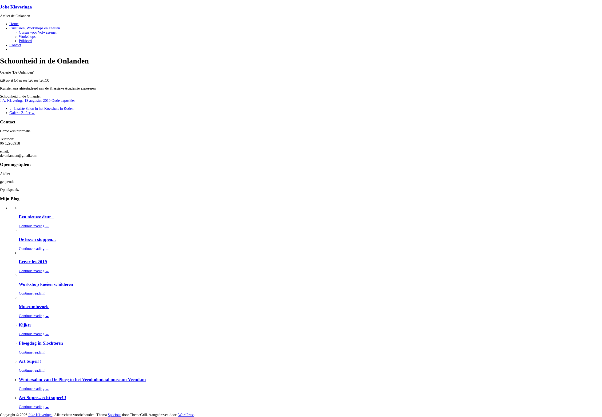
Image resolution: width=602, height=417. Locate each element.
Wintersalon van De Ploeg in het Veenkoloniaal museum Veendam (82, 379)
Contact (15, 45)
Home (14, 24)
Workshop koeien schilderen (46, 284)
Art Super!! (30, 361)
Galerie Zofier (22, 113)
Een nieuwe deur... (36, 216)
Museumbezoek (34, 306)
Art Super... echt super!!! (42, 397)
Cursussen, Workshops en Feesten (34, 28)
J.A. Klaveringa (12, 100)
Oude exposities (63, 100)
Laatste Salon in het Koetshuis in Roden (41, 108)
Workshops (27, 37)
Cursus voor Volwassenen (38, 32)
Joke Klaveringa (16, 6)
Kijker (25, 325)
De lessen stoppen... (37, 239)
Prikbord (25, 41)
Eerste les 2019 (33, 261)
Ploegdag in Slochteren (41, 343)
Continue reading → (34, 226)
